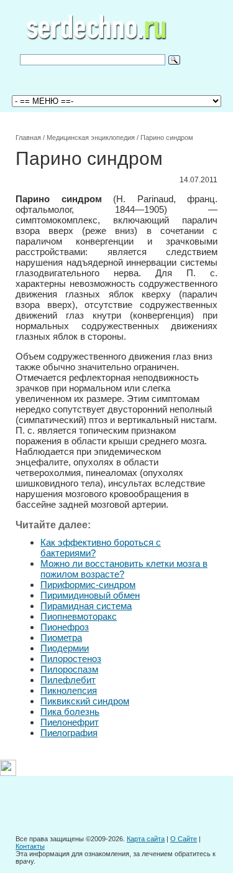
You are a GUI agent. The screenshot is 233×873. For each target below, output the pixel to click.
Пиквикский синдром (84, 701)
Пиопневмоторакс (78, 616)
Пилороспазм (69, 669)
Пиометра (61, 637)
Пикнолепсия (68, 690)
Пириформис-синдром (87, 584)
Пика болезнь (69, 711)
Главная (28, 137)
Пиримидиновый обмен (90, 595)
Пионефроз (64, 627)
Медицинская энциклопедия (91, 137)
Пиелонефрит (69, 722)
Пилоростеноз (70, 658)
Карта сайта (146, 839)
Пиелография (69, 732)
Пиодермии (64, 648)
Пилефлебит (68, 680)
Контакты (30, 846)
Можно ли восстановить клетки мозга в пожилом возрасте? (124, 568)
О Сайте (183, 839)
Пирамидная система (86, 605)
